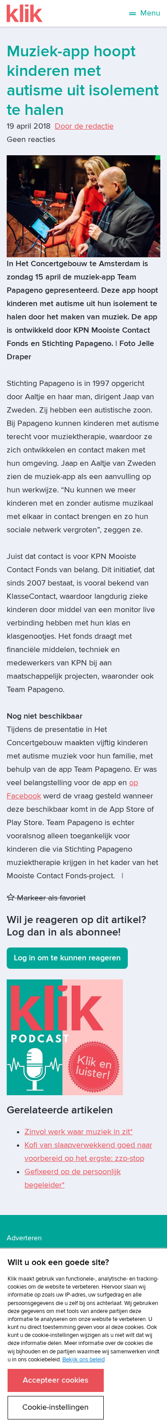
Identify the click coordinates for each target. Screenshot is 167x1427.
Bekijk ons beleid (83, 1359)
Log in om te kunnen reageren (67, 958)
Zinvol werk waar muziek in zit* (78, 1131)
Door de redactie (84, 126)
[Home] (25, 13)
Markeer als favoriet (50, 898)
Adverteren (24, 1238)
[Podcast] (65, 1037)
